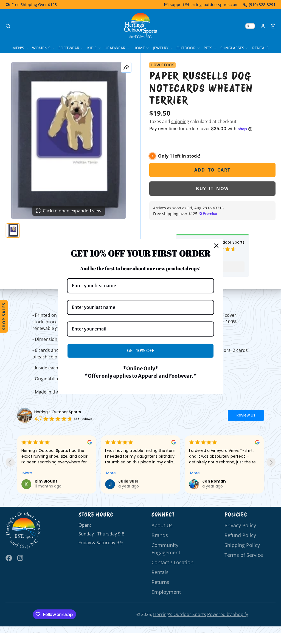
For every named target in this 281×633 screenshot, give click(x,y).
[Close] (216, 245)
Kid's (92, 47)
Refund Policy (240, 535)
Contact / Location (172, 562)
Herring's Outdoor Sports (57, 412)
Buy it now (212, 189)
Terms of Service (243, 555)
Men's (18, 47)
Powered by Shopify (227, 614)
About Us (162, 525)
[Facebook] (8, 558)
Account (262, 26)
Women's (41, 47)
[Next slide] (271, 462)
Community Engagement (165, 548)
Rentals (260, 47)
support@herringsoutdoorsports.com (204, 4)
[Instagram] (20, 558)
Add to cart (212, 170)
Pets (208, 47)
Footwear (68, 47)
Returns (160, 582)
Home (139, 47)
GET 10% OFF (140, 350)
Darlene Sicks (216, 481)
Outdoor (186, 47)
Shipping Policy (242, 545)
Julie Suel (45, 481)
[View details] (23, 530)
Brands (159, 535)
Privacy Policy (240, 525)
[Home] (140, 26)
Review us (246, 415)
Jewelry (160, 47)
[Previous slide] (10, 462)
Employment (166, 592)
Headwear (115, 47)
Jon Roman (130, 481)
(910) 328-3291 (262, 4)
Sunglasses (232, 47)
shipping (180, 121)
